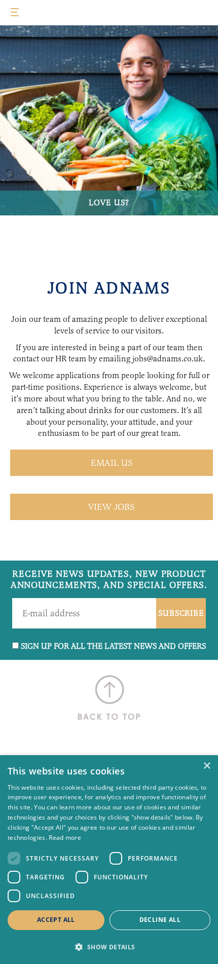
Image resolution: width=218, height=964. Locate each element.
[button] (109, 946)
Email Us (112, 462)
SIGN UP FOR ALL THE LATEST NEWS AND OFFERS (113, 646)
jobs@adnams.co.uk (167, 358)
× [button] (206, 766)
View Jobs (111, 506)
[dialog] (109, 859)
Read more (65, 837)
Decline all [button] (159, 919)
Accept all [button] (56, 919)
